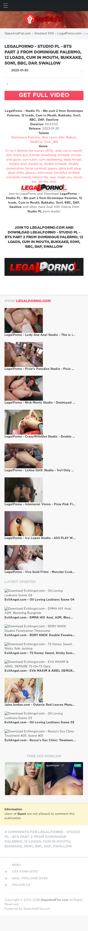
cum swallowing (50, 160)
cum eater (30, 160)
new (53, 177)
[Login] (82, 5)
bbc (9, 155)
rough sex (64, 177)
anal (58, 151)
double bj (35, 164)
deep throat (72, 160)
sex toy (43, 181)
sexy (53, 181)
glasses (30, 173)
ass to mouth (72, 151)
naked (26, 177)
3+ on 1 (10, 151)
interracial (44, 173)
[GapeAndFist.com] (44, 19)
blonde (34, 155)
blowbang (48, 155)
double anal (18, 164)
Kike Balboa (67, 137)
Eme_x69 (51, 142)
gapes (52, 168)
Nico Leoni (49, 137)
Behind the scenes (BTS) (35, 151)
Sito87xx (36, 142)
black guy (21, 155)
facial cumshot (35, 168)
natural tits (40, 177)
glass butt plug (70, 168)
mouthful (60, 173)
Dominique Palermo (25, 137)
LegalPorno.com (33, 301)
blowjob (63, 155)
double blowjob (55, 164)
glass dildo (16, 173)
